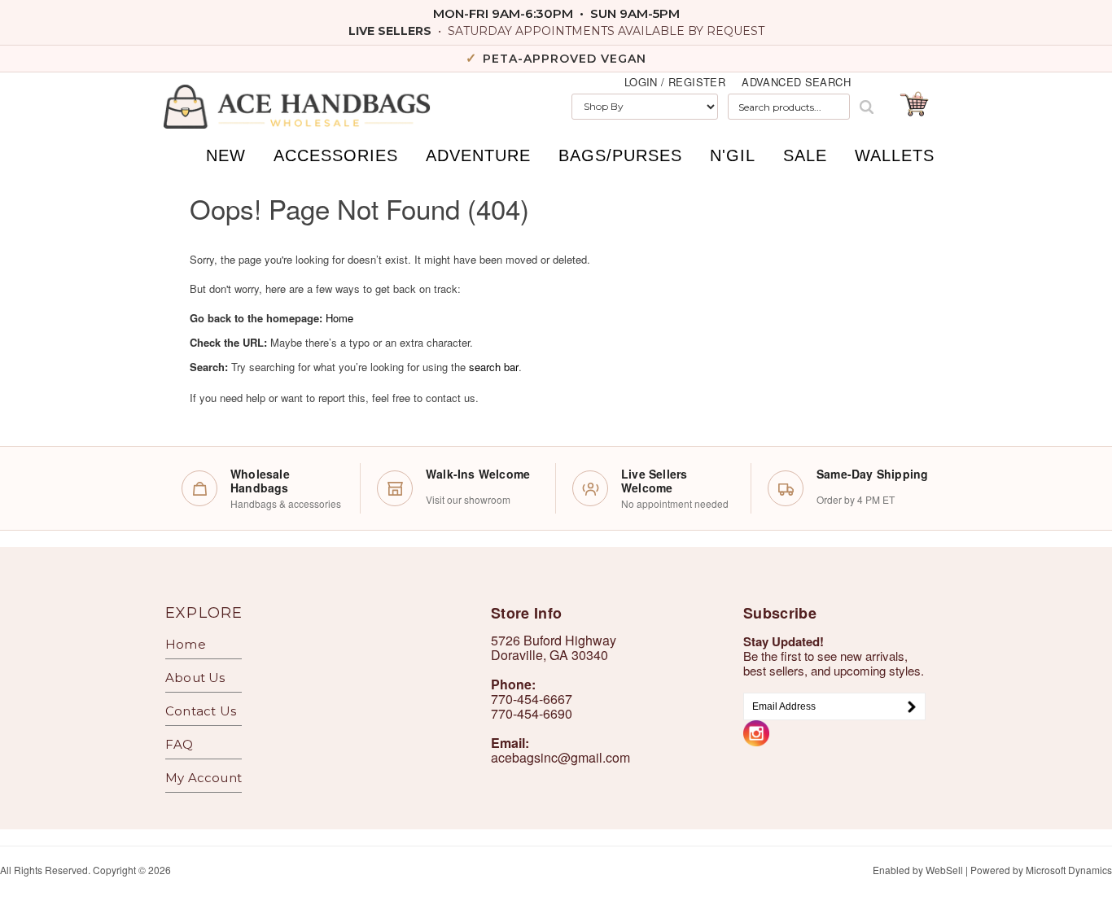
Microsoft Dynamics (1069, 870)
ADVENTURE (478, 155)
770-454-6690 (531, 713)
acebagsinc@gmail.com (560, 757)
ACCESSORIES (336, 155)
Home (339, 318)
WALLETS (895, 155)
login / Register (674, 82)
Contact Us (200, 711)
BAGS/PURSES (620, 155)
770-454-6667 (531, 698)
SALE (805, 155)
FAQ (179, 744)
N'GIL (732, 155)
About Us (195, 677)
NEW (226, 155)
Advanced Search (796, 82)
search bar (494, 366)
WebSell (944, 870)
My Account (203, 777)
